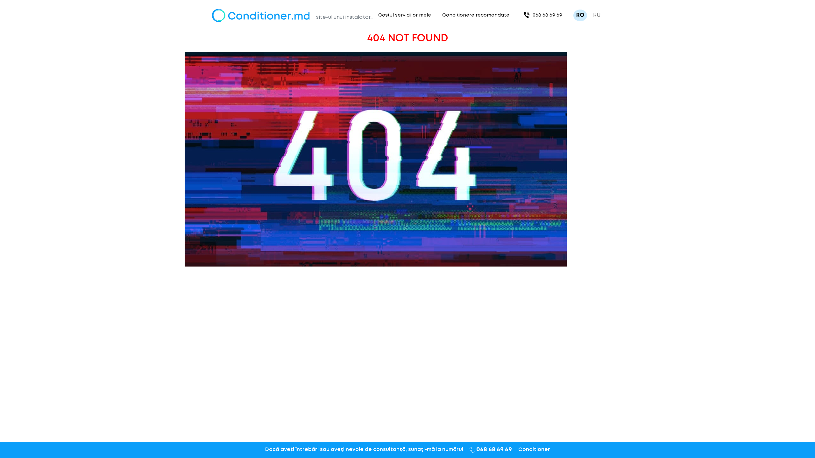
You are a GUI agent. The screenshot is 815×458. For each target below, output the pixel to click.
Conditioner (534, 449)
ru (597, 15)
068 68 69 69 (547, 15)
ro (580, 15)
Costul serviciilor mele (404, 15)
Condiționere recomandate (475, 15)
